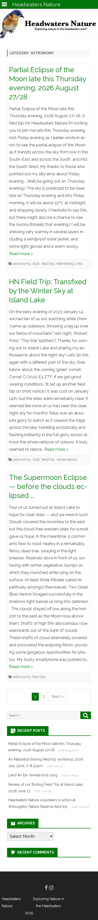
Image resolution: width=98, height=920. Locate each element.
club (36, 264)
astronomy (22, 264)
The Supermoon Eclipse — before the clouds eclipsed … (48, 486)
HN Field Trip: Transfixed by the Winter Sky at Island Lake (47, 291)
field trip (48, 264)
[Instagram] (51, 888)
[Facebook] (46, 888)
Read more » (21, 253)
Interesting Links (70, 264)
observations (67, 459)
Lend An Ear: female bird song (33, 775)
